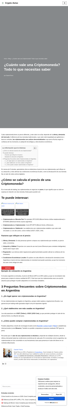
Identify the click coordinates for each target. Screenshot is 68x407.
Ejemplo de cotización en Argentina (14, 156)
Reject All (59, 394)
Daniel (15, 355)
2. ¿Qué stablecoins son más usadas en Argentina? (18, 162)
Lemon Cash (47, 326)
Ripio (55, 326)
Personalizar (45, 394)
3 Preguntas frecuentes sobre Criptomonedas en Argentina (19, 159)
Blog (9, 58)
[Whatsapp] (5, 364)
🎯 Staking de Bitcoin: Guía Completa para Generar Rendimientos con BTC (25, 403)
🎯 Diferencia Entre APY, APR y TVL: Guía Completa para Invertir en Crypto (25, 399)
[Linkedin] (3, 364)
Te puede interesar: (8, 153)
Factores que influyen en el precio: (14, 155)
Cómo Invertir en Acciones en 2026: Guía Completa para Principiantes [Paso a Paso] (27, 396)
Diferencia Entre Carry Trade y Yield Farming (15, 406)
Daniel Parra (9, 75)
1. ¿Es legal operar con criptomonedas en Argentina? (18, 160)
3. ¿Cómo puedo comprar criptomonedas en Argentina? (19, 164)
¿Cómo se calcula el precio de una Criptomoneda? (17, 150)
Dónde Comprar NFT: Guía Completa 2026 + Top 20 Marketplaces (33, 268)
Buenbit (39, 326)
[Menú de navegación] (65, 2)
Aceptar (51, 398)
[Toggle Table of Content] (34, 148)
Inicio (5, 58)
